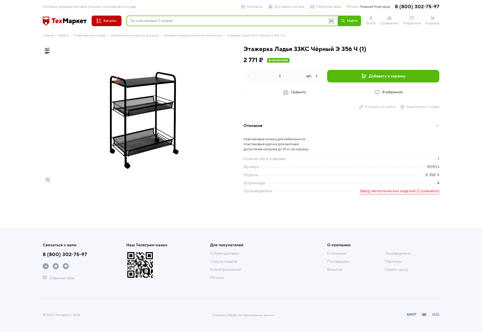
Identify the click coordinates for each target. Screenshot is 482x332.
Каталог (63, 35)
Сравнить (298, 92)
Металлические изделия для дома (134, 35)
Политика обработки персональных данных (243, 315)
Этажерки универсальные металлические (192, 35)
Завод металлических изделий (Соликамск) (399, 191)
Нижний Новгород (375, 7)
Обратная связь (328, 7)
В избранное (392, 92)
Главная (48, 35)
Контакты (255, 7)
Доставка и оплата (289, 7)
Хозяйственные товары (90, 35)
